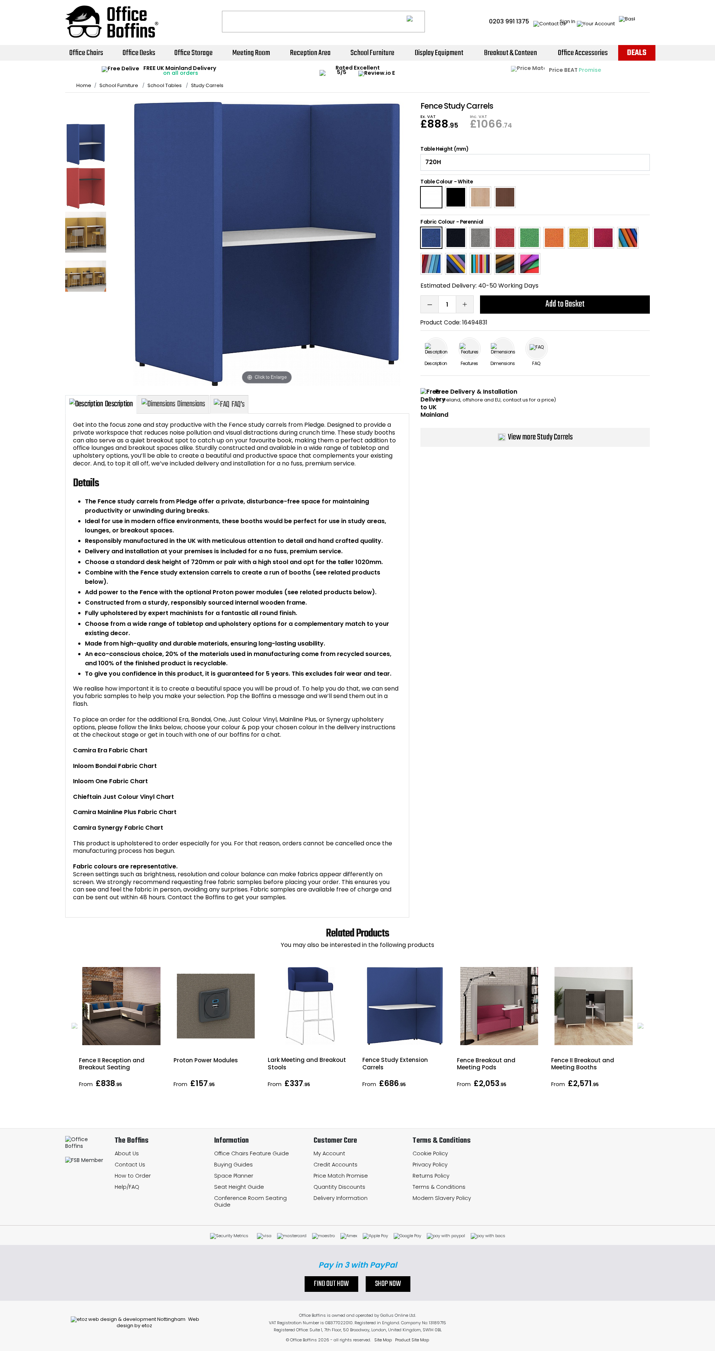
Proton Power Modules (206, 1060)
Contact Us (130, 1164)
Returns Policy (431, 1175)
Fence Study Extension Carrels (395, 1063)
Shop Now (388, 1284)
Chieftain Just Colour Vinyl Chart (123, 797)
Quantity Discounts (339, 1187)
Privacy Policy (430, 1164)
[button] (74, 1026)
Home (83, 86)
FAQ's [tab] (237, 404)
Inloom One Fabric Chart (110, 781)
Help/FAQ (127, 1187)
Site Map (383, 1340)
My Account (329, 1153)
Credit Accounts (336, 1164)
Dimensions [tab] (191, 404)
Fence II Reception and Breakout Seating (111, 1063)
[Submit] (416, 21)
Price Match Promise (341, 1175)
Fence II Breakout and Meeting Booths (582, 1063)
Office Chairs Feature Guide (251, 1153)
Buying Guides (233, 1164)
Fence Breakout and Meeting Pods (486, 1063)
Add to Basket (565, 304)
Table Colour (436, 181)
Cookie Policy (430, 1153)
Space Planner (233, 1175)
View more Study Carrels (540, 437)
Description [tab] (119, 404)
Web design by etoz (158, 1322)
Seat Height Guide (239, 1187)
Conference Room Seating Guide (250, 1201)
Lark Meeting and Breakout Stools (307, 1063)
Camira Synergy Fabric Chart (118, 827)
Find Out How (331, 1284)
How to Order (133, 1175)
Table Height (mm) (444, 149)
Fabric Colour (437, 221)
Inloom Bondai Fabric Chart (115, 766)
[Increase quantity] (465, 304)
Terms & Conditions (439, 1187)
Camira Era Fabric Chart (110, 750)
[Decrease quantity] (429, 304)
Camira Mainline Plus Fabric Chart (125, 812)
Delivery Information (341, 1198)
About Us (127, 1153)
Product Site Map (412, 1340)
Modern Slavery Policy (442, 1198)
